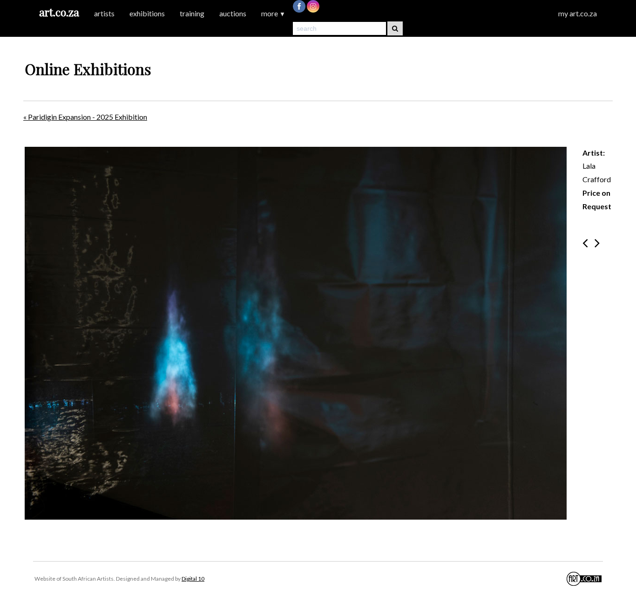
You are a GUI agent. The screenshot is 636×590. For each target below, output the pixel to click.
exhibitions (147, 13)
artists (104, 13)
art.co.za (59, 12)
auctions (232, 13)
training (192, 13)
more (273, 13)
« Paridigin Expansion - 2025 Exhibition (85, 116)
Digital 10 (193, 578)
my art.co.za (577, 13)
